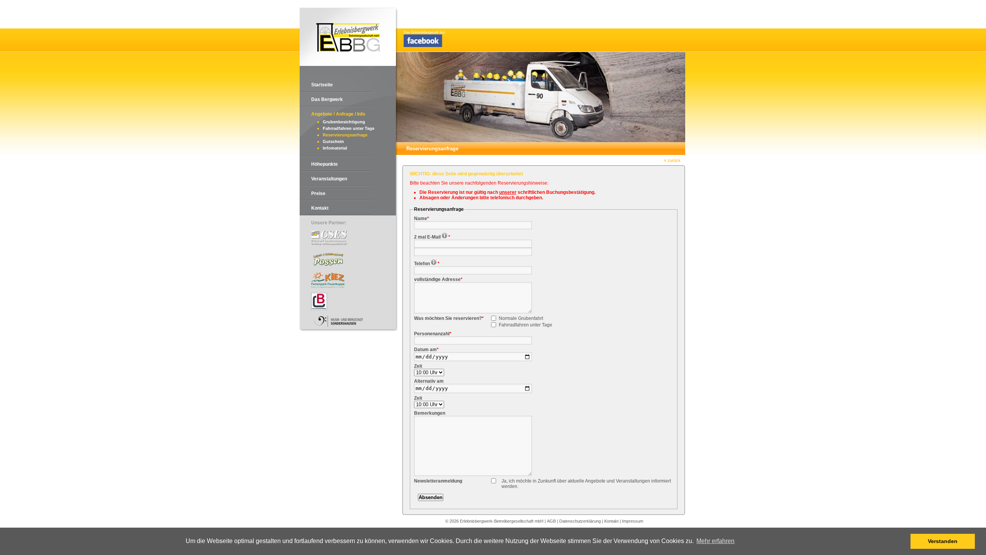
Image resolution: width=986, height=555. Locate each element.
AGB (551, 521)
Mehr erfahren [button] (715, 541)
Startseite (322, 84)
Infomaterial (335, 148)
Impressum (632, 521)
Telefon (426, 263)
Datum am (426, 349)
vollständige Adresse (438, 279)
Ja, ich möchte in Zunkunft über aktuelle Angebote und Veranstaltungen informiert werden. (586, 483)
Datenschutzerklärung (580, 521)
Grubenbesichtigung (344, 121)
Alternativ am (429, 381)
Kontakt (320, 208)
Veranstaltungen (329, 179)
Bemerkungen (429, 413)
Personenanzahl (432, 333)
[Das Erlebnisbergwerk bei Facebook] (423, 46)
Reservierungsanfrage (345, 135)
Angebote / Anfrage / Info (338, 114)
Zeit (418, 366)
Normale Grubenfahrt (521, 318)
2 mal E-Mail (432, 237)
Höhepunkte (324, 164)
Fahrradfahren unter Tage (348, 128)
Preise (318, 193)
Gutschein (333, 141)
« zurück (672, 160)
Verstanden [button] (942, 541)
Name (421, 218)
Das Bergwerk (327, 99)
